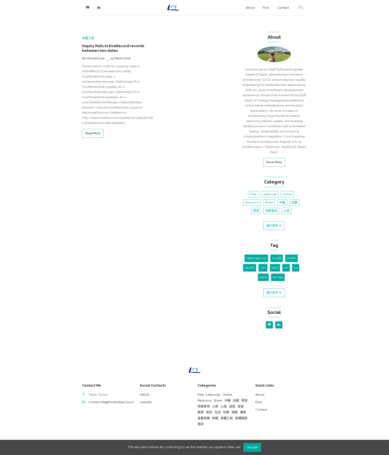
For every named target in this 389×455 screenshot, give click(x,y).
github (144, 394)
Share (269, 202)
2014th (291, 258)
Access (278, 277)
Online (287, 194)
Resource (252, 202)
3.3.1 (263, 268)
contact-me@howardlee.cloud (111, 402)
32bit (274, 268)
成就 (232, 406)
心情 (224, 406)
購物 (243, 412)
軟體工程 (88, 38)
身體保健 (204, 418)
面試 (201, 424)
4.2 (286, 268)
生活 (218, 412)
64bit (263, 277)
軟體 (215, 418)
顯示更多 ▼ (274, 225)
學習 (256, 211)
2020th (249, 268)
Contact (283, 8)
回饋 (294, 202)
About (250, 8)
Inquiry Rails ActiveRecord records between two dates (113, 48)
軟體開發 (241, 418)
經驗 (235, 412)
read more (92, 133)
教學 (201, 412)
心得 (286, 211)
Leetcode (270, 194)
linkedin (146, 402)
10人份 (276, 258)
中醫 (282, 202)
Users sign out (256, 258)
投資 (241, 406)
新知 (209, 412)
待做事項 (271, 211)
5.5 (296, 268)
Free (253, 194)
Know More (274, 162)
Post (266, 8)
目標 (226, 412)
